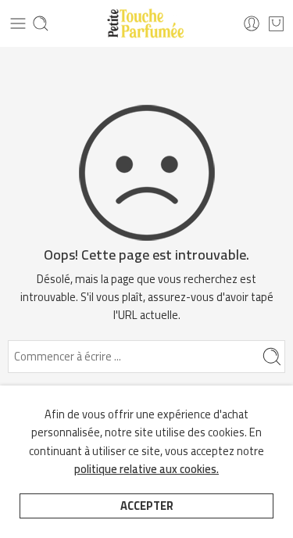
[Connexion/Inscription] (251, 23)
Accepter (146, 505)
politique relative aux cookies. (146, 469)
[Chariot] (276, 23)
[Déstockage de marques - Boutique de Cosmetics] (146, 23)
